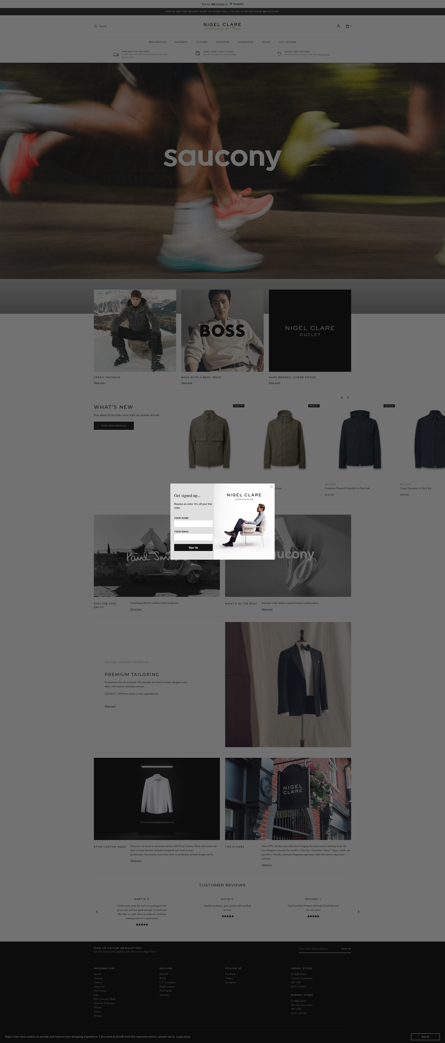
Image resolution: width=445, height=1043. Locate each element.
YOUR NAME (181, 518)
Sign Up (193, 547)
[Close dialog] (271, 486)
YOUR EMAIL (181, 531)
